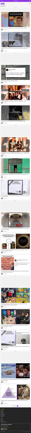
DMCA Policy (29, 431)
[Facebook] (29, 3)
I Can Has (2, 410)
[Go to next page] (17, 406)
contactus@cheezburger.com (5, 427)
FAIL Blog (2, 411)
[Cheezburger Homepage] (15, 429)
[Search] (2, 1)
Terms (23, 431)
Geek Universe (3, 415)
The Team (2, 419)
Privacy (24, 431)
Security (26, 431)
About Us (2, 420)
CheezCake (2, 416)
